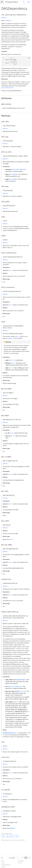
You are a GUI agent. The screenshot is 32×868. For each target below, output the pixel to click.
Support (3, 866)
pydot (16, 336)
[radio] (22, 857)
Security (20, 862)
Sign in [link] (29, 2)
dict (10, 539)
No (12, 836)
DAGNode (12, 828)
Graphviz (9, 338)
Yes (3, 836)
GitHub (3, 17)
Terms (2, 860)
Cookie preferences (6, 864)
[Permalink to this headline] (28, 8)
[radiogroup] (26, 857)
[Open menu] (2, 2)
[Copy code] (29, 57)
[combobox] (13, 857)
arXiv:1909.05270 (6, 87)
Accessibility (21, 860)
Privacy (3, 862)
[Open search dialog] (24, 2)
